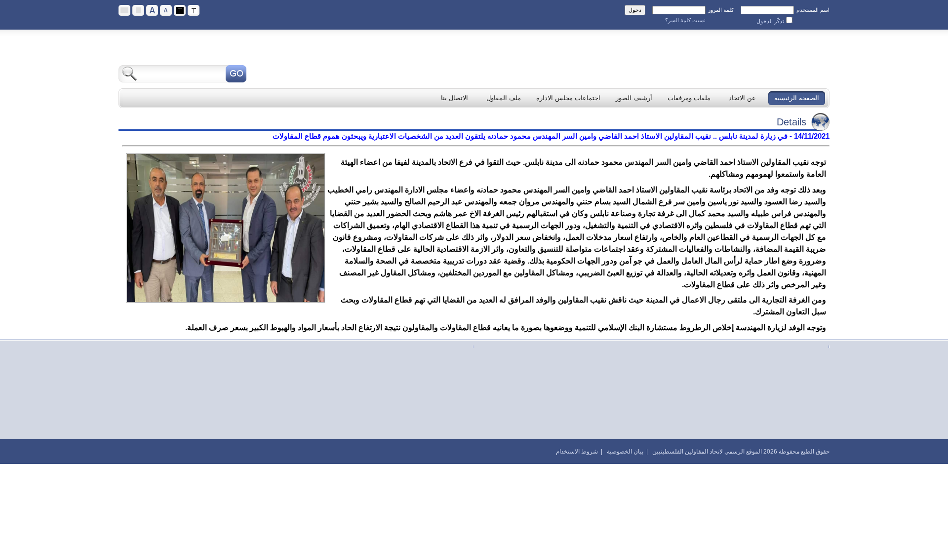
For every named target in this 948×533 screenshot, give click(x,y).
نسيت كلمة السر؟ (685, 20)
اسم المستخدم (813, 10)
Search (236, 73)
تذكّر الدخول (770, 21)
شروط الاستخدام (577, 451)
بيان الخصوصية (625, 451)
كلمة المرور (721, 10)
